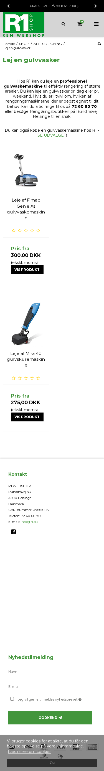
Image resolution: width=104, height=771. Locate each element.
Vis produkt (27, 270)
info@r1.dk (29, 522)
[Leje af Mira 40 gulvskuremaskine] (26, 323)
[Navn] (52, 671)
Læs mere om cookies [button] (29, 751)
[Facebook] (15, 531)
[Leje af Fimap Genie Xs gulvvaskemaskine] (26, 170)
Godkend (48, 718)
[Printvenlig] (99, 44)
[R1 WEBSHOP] (26, 24)
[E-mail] (52, 686)
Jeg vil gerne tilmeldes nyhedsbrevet (52, 698)
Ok (52, 763)
